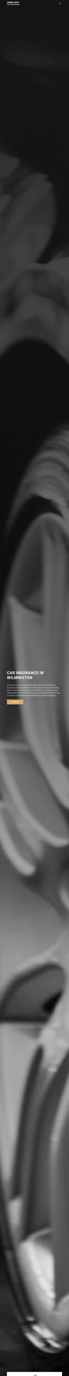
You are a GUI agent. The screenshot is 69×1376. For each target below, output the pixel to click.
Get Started (15, 702)
